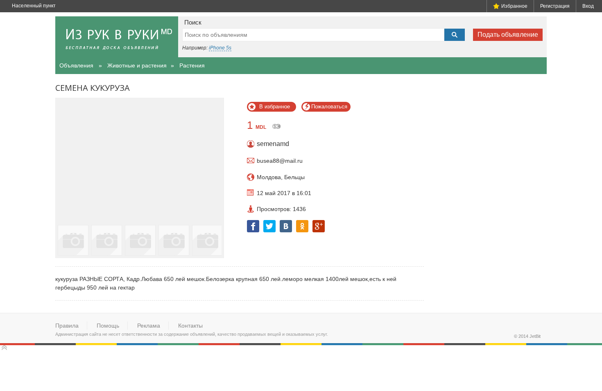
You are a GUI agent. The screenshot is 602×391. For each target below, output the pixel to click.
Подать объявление (508, 34)
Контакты (190, 325)
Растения (192, 65)
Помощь (108, 325)
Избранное (514, 6)
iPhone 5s (220, 48)
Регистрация (555, 6)
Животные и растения (137, 65)
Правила (67, 325)
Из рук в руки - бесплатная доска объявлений (116, 36)
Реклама (148, 325)
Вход (588, 6)
